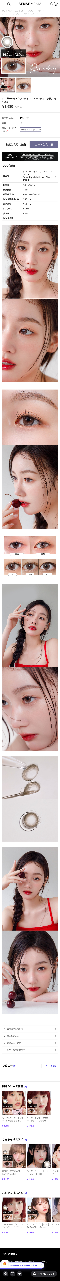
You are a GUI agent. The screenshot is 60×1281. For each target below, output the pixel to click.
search (9, 4)
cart (56, 4)
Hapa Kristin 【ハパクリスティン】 (28, 11)
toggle (4, 4)
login (51, 4)
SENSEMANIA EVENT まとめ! (23, 1265)
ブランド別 (6, 11)
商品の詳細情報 (14, 1109)
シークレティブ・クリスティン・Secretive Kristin (22, 14)
